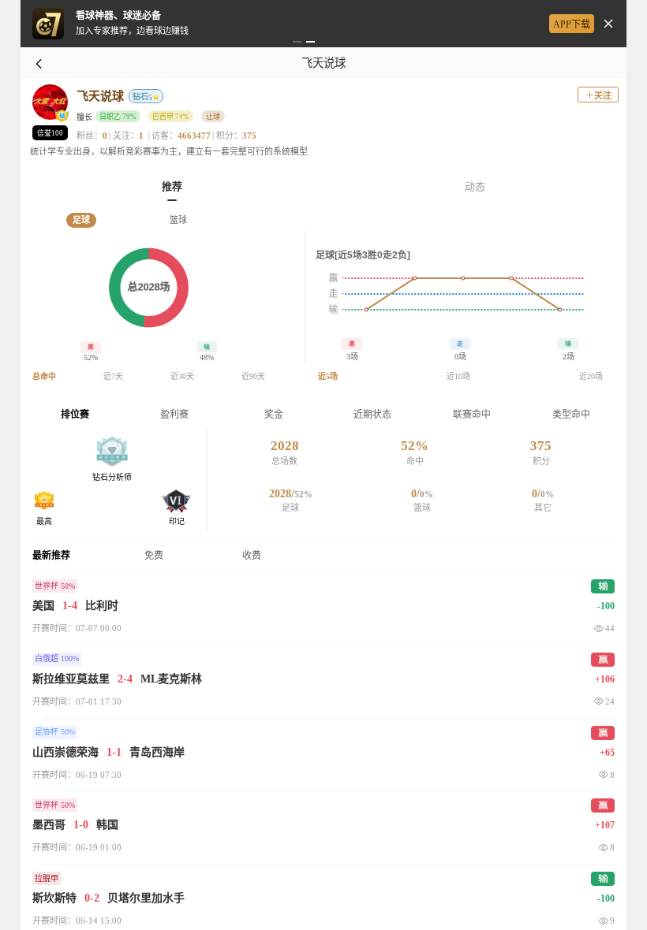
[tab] (172, 185)
